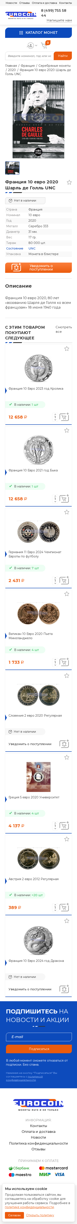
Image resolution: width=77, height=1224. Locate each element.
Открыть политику (40, 1215)
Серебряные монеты (54, 66)
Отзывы (24, 2)
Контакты (65, 2)
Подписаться (39, 1049)
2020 (12, 70)
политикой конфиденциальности (24, 1078)
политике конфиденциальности (29, 1207)
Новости (11, 2)
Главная (11, 66)
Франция (28, 66)
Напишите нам (59, 20)
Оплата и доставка (44, 2)
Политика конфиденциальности (38, 1143)
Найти (63, 56)
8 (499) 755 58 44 (53, 13)
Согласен (14, 1215)
